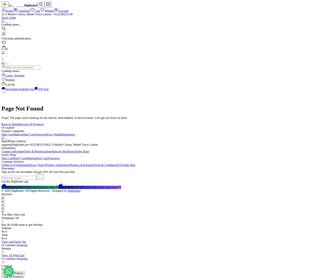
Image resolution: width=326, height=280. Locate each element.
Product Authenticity (58, 165)
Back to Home (10, 124)
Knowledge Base (78, 151)
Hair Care (29, 134)
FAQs (121, 165)
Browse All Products (31, 124)
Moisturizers (67, 134)
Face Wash (53, 134)
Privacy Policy (37, 165)
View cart (7, 241)
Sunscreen (41, 134)
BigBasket (74, 190)
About (48, 151)
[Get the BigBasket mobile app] (5, 55)
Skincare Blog (60, 151)
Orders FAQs (10, 165)
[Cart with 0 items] (48, 5)
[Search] (41, 5)
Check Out (19, 241)
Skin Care (7, 134)
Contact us (8, 151)
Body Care (19, 158)
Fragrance (54, 158)
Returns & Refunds (81, 165)
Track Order (9, 17)
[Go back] (5, 5)
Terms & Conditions (105, 165)
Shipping (23, 165)
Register (19, 151)
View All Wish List (13, 255)
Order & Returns (34, 151)
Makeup (18, 134)
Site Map (130, 165)
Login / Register (15, 75)
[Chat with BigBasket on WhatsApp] (9, 271)
